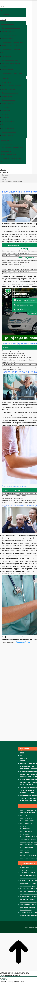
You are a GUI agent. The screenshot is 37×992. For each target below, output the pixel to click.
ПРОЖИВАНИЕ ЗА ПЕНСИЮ (28, 779)
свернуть (33, 313)
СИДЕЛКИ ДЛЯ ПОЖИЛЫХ (28, 870)
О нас (22, 753)
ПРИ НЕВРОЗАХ (25, 829)
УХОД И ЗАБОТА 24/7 (26, 867)
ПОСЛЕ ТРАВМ (24, 853)
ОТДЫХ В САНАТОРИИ (27, 766)
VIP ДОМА (23, 761)
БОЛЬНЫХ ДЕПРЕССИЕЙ (27, 813)
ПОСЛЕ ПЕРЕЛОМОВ (26, 831)
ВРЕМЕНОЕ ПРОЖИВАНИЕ (28, 801)
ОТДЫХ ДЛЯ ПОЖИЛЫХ (27, 872)
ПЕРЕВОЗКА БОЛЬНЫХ (27, 793)
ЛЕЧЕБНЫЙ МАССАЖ (26, 785)
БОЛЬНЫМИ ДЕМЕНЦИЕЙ (28, 883)
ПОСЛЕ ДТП (23, 815)
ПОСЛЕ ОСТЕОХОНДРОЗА (28, 810)
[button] (16, 2)
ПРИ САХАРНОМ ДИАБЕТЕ (28, 847)
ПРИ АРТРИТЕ (24, 826)
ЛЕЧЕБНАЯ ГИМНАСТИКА (28, 790)
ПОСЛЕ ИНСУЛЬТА (25, 818)
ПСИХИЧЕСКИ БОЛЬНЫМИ (28, 902)
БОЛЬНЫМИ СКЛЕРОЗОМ (28, 878)
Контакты (23, 758)
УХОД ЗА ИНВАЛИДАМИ (27, 886)
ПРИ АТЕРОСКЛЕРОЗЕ (26, 821)
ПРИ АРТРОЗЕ (24, 834)
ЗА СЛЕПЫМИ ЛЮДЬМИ (27, 899)
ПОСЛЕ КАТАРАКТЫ (26, 823)
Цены (22, 755)
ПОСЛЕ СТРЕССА (25, 850)
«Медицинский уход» (23, 642)
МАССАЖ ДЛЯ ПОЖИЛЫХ (28, 875)
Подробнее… (4, 979)
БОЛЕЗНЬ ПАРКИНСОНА (27, 907)
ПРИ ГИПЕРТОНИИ (25, 910)
